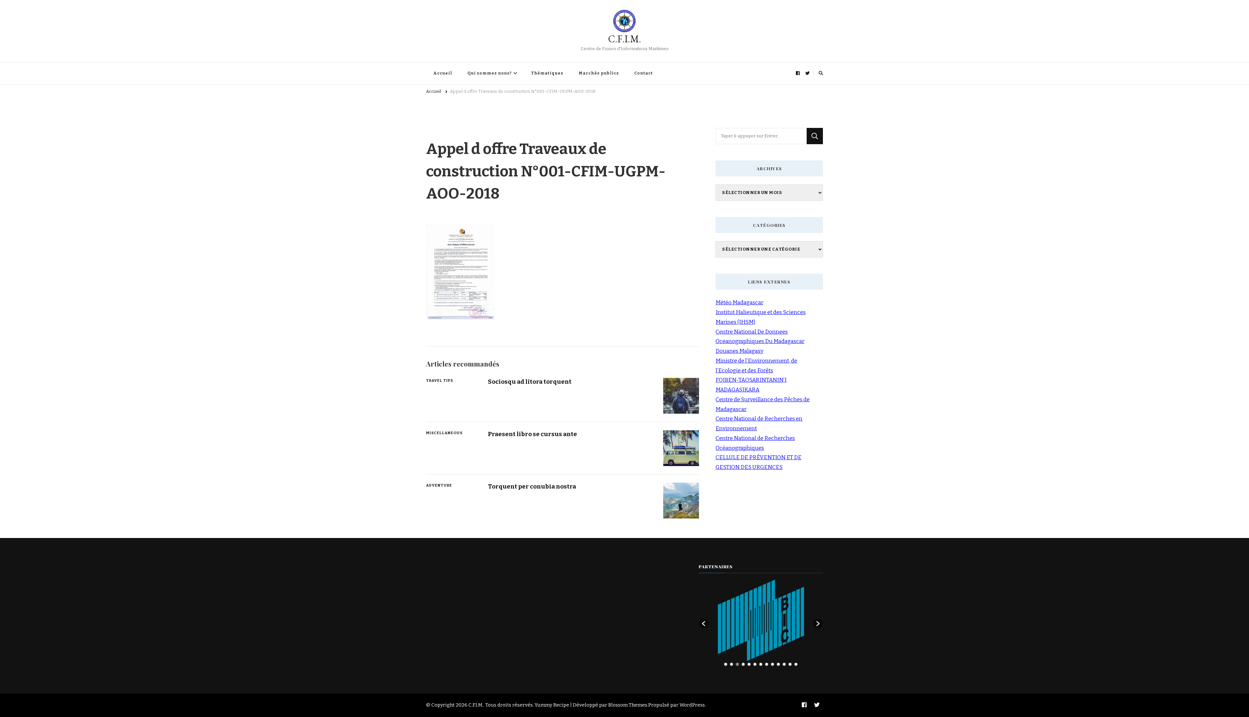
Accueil (442, 73)
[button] (703, 623)
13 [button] (796, 664)
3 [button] (737, 664)
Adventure (439, 485)
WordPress (692, 705)
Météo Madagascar (739, 302)
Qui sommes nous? (489, 73)
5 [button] (749, 664)
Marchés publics (599, 73)
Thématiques (547, 73)
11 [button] (784, 664)
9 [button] (772, 664)
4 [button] (743, 664)
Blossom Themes (627, 705)
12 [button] (790, 664)
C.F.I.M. (624, 39)
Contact (643, 73)
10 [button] (778, 664)
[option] (761, 620)
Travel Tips (439, 380)
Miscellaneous (444, 433)
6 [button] (755, 664)
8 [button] (767, 664)
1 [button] (726, 664)
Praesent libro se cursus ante (532, 434)
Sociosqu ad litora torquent (529, 381)
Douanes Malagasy (739, 351)
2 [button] (731, 664)
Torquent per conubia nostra (532, 486)
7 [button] (761, 664)
